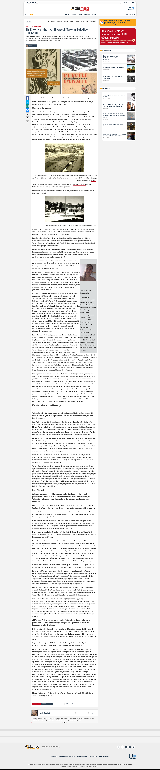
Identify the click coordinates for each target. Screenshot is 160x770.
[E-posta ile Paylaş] (27, 118)
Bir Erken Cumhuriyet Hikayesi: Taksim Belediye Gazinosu (57, 31)
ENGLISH (124, 3)
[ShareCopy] (27, 114)
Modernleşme (62, 102)
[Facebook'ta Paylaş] (27, 98)
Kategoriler (132, 14)
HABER (29, 21)
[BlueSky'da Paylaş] (27, 110)
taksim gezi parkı (71, 703)
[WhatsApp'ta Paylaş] (27, 106)
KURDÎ (132, 3)
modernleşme (59, 703)
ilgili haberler (106, 50)
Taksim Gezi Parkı (79, 184)
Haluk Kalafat (44, 713)
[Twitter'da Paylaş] (27, 102)
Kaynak (93, 180)
